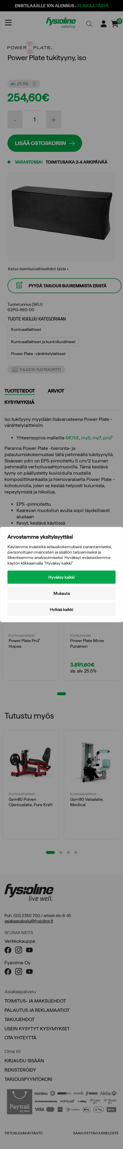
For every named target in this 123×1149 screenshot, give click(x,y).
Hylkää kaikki (61, 609)
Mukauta (61, 593)
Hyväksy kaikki (61, 576)
